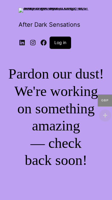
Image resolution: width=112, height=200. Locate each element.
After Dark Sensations (49, 24)
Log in (60, 42)
